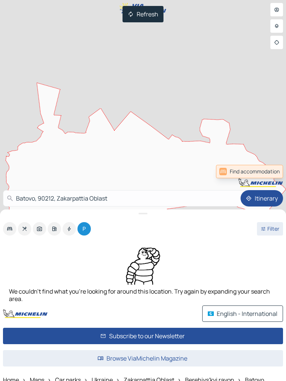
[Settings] (276, 26)
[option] (9, 229)
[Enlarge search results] (143, 213)
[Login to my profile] (276, 9)
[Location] (276, 42)
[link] (249, 171)
